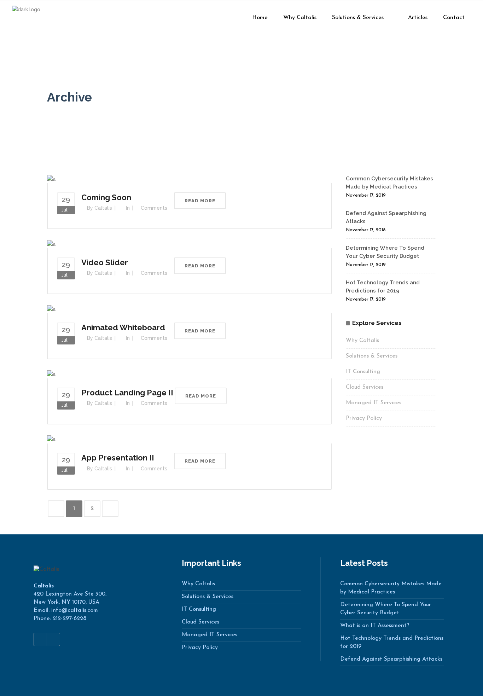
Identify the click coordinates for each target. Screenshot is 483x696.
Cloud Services (364, 387)
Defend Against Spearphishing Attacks (391, 659)
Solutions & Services (371, 356)
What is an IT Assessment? (374, 625)
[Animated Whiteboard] (51, 309)
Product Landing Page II (127, 392)
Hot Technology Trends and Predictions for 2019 (391, 642)
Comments (154, 208)
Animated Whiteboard (123, 327)
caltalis (103, 208)
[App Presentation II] (51, 439)
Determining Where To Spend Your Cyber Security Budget (385, 609)
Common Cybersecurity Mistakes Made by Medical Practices (391, 588)
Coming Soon (106, 197)
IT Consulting (363, 372)
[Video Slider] (51, 243)
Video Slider (104, 262)
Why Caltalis (362, 340)
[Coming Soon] (51, 178)
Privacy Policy (364, 418)
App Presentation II (117, 457)
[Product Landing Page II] (51, 374)
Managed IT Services (373, 403)
